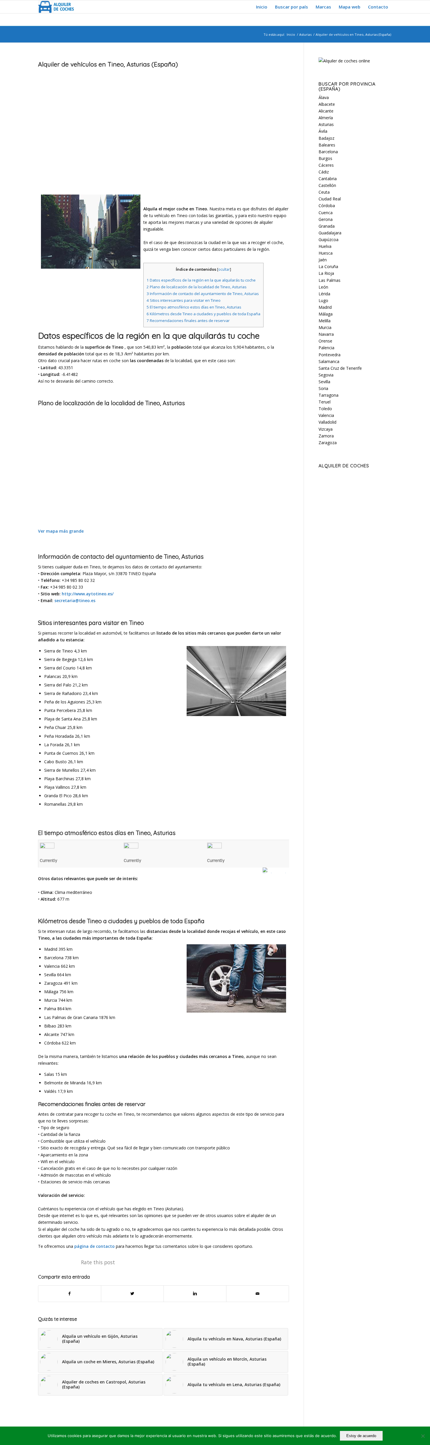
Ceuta (324, 192)
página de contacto (94, 1246)
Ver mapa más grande (61, 531)
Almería (326, 117)
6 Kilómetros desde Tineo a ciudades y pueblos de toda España (203, 313)
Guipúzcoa (328, 239)
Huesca (326, 253)
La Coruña (328, 266)
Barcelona (328, 151)
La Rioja (326, 273)
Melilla (325, 320)
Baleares (327, 145)
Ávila (323, 131)
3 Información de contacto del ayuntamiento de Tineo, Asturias (203, 293)
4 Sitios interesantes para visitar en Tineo (184, 300)
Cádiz (324, 172)
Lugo (323, 300)
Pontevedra (329, 354)
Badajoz (326, 138)
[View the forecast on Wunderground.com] (276, 870)
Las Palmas (329, 280)
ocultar (224, 269)
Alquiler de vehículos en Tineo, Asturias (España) (108, 64)
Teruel (325, 402)
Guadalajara (330, 233)
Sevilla (324, 381)
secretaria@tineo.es (74, 600)
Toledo (325, 408)
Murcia (325, 327)
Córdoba (327, 205)
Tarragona (328, 395)
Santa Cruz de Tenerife (340, 368)
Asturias (305, 34)
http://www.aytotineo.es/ (87, 594)
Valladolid (327, 422)
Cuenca (326, 212)
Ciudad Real (330, 199)
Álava (324, 97)
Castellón (327, 185)
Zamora (326, 436)
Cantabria (328, 178)
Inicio (291, 34)
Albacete (327, 104)
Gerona (326, 219)
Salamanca (329, 361)
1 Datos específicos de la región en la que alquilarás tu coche (201, 280)
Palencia (326, 347)
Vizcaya (326, 429)
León (323, 287)
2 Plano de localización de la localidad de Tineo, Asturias (197, 286)
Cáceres (326, 165)
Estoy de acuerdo (361, 1436)
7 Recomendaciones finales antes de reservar (188, 320)
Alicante (326, 111)
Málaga (326, 314)
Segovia (326, 375)
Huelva (325, 246)
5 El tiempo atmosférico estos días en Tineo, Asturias (194, 307)
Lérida (324, 294)
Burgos (325, 158)
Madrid (325, 307)
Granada (327, 226)
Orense (325, 341)
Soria (323, 388)
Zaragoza (328, 442)
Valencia (326, 415)
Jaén (323, 260)
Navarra (326, 334)
